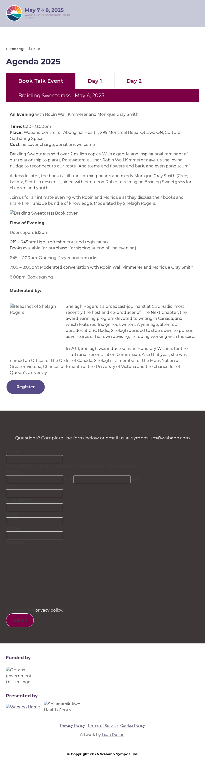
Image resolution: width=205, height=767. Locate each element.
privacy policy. (48, 610)
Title (10, 486)
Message (15, 542)
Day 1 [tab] (95, 81)
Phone (13, 452)
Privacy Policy (72, 725)
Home (11, 49)
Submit (19, 620)
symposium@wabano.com (160, 437)
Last (136, 479)
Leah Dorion (113, 734)
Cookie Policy (132, 725)
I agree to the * (35, 610)
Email (12, 514)
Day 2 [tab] (134, 81)
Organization (20, 500)
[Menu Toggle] (195, 13)
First (68, 479)
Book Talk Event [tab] (40, 81)
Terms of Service (103, 725)
